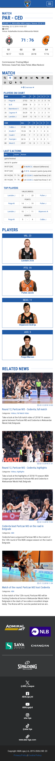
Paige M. (12, 101)
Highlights (20, 472)
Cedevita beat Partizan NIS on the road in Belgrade (23, 527)
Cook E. (12, 135)
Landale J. (13, 117)
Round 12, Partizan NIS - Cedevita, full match (24, 409)
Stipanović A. (43, 212)
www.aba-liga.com (27, 740)
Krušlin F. (12, 131)
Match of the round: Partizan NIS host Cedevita (26, 587)
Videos (13, 413)
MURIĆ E (29, 167)
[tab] (5, 77)
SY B (27, 171)
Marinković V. (14, 109)
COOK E (30, 176)
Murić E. (12, 143)
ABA (12, 533)
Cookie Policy (34, 755)
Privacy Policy (20, 755)
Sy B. (11, 105)
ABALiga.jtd (27, 697)
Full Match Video (23, 413)
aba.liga (27, 718)
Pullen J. (43, 196)
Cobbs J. (12, 127)
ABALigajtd (27, 707)
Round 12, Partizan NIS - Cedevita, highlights (24, 467)
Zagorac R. (13, 113)
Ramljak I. (13, 139)
